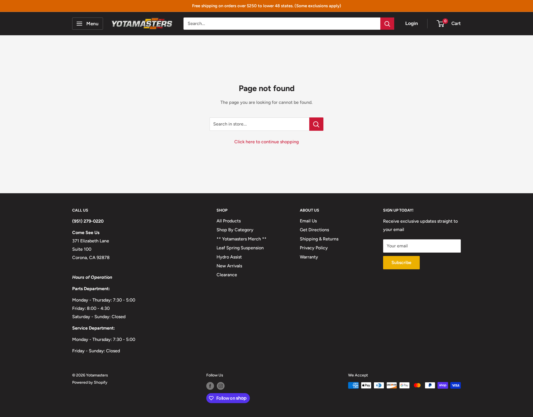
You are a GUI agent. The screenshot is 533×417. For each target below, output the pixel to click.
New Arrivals (229, 265)
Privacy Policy (314, 247)
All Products (229, 220)
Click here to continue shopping (266, 141)
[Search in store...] (316, 124)
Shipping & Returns (319, 239)
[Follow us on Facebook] (210, 386)
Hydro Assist (229, 257)
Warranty (309, 257)
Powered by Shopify (89, 382)
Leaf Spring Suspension (240, 247)
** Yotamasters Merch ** (241, 239)
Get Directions (314, 229)
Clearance (227, 274)
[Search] (387, 23)
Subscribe (401, 262)
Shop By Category (235, 229)
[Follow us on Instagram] (221, 386)
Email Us (308, 220)
